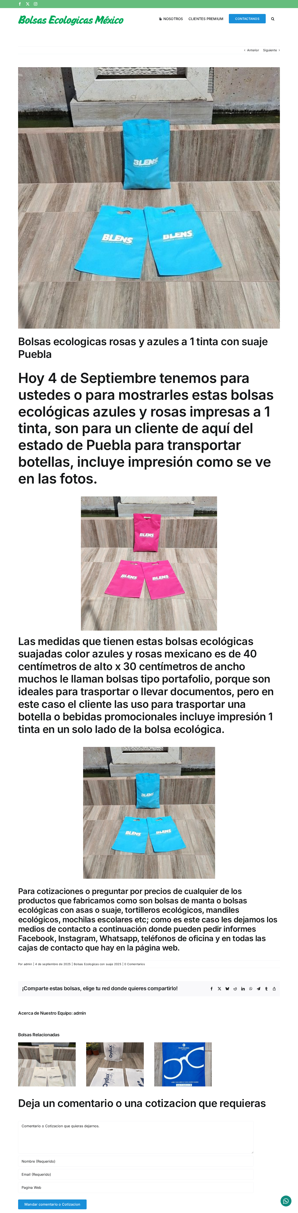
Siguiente (270, 50)
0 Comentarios (134, 964)
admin (28, 964)
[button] (272, 18)
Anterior (253, 50)
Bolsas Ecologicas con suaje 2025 (97, 964)
